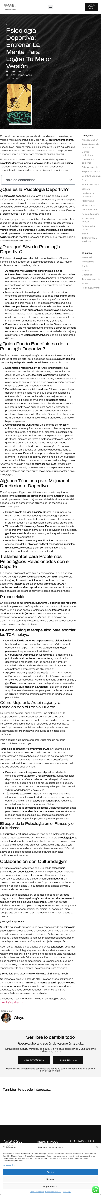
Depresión (87, 275)
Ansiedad (87, 257)
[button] (97, 1147)
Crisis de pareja (90, 167)
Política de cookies (37, 1192)
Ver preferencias (50, 1186)
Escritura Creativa (91, 176)
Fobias (85, 270)
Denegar (50, 1179)
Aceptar (50, 1172)
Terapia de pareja (91, 279)
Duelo (85, 266)
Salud (85, 233)
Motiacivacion (89, 205)
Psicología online (90, 214)
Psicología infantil (91, 288)
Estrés (85, 180)
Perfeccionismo (90, 210)
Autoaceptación (90, 140)
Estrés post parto (90, 184)
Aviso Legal (67, 1192)
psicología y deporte (11, 1002)
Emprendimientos (91, 171)
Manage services (9, 1165)
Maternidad (88, 201)
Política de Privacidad (53, 1192)
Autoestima (88, 262)
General (86, 189)
